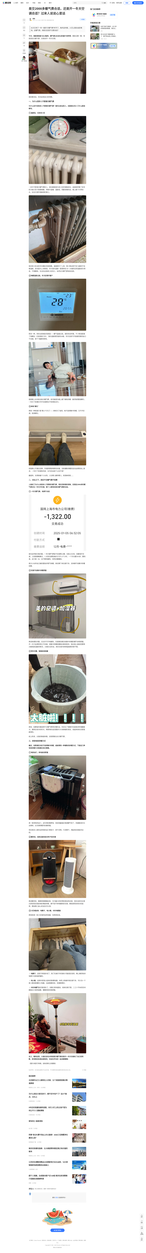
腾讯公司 (55, 1247)
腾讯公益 (70, 1240)
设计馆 (30, 1128)
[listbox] (57, 1129)
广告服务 (60, 1240)
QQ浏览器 (75, 1240)
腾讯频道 (81, 1240)
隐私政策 (49, 1240)
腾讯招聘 (65, 1240)
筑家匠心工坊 (32, 1087)
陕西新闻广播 (32, 1142)
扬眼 (30, 1183)
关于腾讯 (31, 1240)
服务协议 (44, 1240)
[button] (112, 15)
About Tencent (37, 1240)
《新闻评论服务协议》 (51, 1189)
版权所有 (60, 1247)
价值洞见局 (32, 1101)
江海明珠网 (32, 1169)
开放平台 (54, 1240)
